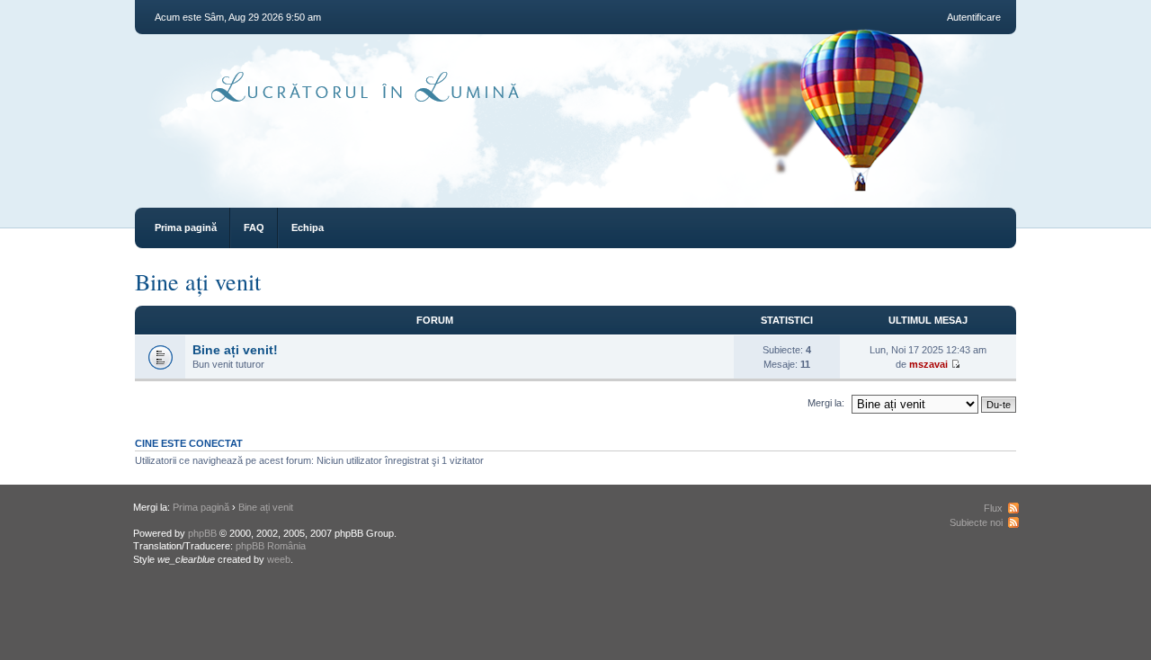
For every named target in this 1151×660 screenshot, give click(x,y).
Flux (993, 508)
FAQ (254, 227)
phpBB (202, 533)
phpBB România (271, 545)
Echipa (307, 227)
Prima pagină (186, 227)
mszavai (928, 364)
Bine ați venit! (235, 350)
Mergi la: (825, 402)
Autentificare (974, 17)
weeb (278, 559)
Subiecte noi (976, 522)
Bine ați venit (198, 281)
